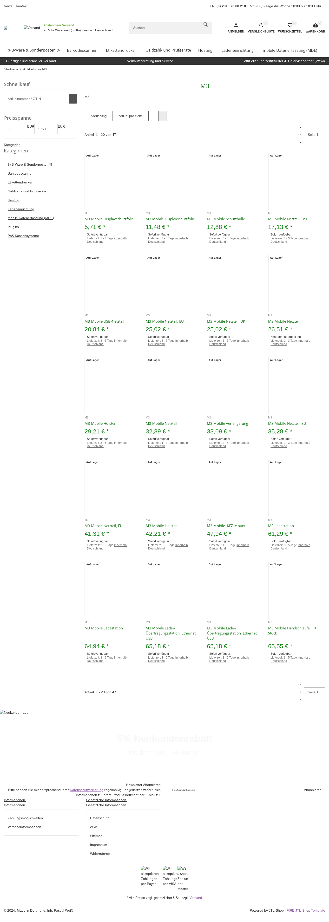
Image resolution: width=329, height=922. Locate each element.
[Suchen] (206, 24)
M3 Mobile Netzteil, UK (226, 321)
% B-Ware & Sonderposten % (30, 164)
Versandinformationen (24, 827)
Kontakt (21, 6)
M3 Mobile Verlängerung (227, 423)
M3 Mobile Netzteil (284, 321)
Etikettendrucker (20, 182)
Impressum (98, 845)
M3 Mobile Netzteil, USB (288, 218)
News (8, 6)
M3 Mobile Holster (100, 423)
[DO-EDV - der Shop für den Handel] (5, 28)
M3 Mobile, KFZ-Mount (226, 525)
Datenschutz (99, 818)
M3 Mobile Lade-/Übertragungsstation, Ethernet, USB (171, 633)
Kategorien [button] (12, 145)
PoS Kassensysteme (23, 236)
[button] (288, 27)
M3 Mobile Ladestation (104, 628)
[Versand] (32, 27)
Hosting (13, 200)
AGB (93, 827)
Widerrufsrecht (101, 854)
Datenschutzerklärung (86, 790)
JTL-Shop (277, 910)
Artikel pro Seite (131, 116)
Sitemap (96, 836)
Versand (196, 898)
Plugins (13, 227)
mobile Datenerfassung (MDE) (31, 218)
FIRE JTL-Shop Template (306, 910)
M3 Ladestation (281, 525)
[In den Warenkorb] (73, 99)
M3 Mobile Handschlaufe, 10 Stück (292, 630)
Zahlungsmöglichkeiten (25, 818)
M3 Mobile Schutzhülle (226, 218)
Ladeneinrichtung (21, 209)
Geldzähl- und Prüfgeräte (27, 191)
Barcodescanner (20, 173)
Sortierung (99, 116)
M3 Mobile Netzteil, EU (165, 321)
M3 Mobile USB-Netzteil (104, 321)
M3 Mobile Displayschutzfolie (109, 218)
